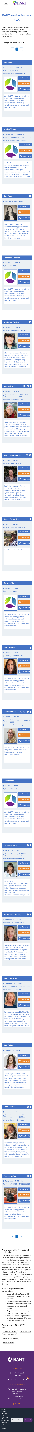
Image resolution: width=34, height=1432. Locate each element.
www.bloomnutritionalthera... (16, 330)
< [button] (12, 49)
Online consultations (9, 1335)
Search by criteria (25, 1331)
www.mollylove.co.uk (13, 463)
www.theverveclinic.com (14, 1120)
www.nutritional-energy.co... (16, 725)
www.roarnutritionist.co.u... (15, 922)
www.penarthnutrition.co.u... (16, 859)
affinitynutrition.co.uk (13, 989)
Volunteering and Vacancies (17, 1399)
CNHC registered (8, 1342)
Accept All (28, 1420)
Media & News (17, 1391)
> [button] (21, 49)
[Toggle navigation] (6, 3)
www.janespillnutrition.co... (15, 73)
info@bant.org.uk (18, 1373)
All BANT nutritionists (10, 1331)
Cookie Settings (17, 1420)
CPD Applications (17, 1396)
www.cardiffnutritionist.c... (15, 399)
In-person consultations (10, 1338)
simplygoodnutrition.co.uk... (15, 656)
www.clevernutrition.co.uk (15, 527)
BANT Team (17, 1394)
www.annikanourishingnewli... (16, 140)
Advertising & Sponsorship (17, 1389)
